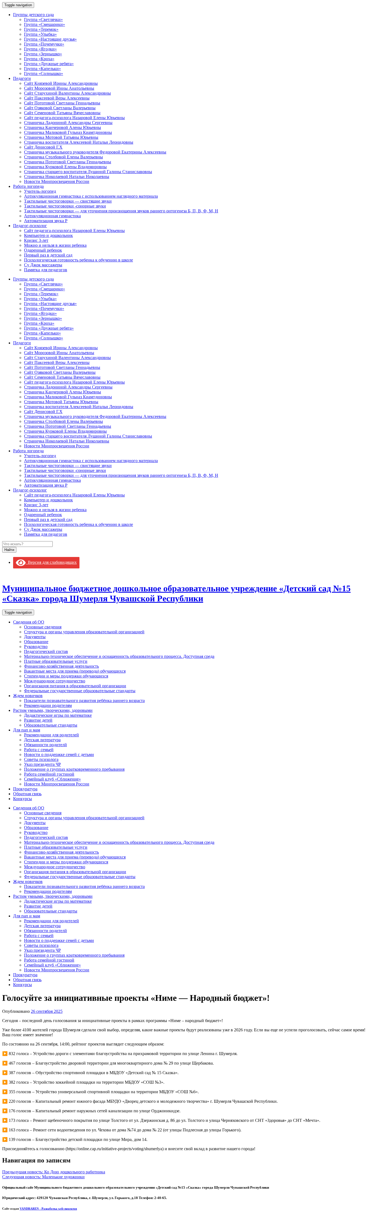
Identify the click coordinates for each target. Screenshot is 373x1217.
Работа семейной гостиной (49, 774)
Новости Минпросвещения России (56, 181)
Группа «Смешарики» (44, 24)
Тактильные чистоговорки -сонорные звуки (65, 206)
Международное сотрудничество (54, 681)
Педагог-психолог (30, 225)
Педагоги (22, 78)
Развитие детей (38, 720)
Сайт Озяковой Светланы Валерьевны (60, 108)
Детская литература (42, 739)
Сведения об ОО (28, 622)
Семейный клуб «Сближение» (52, 779)
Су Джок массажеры (43, 265)
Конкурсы (22, 798)
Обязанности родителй (45, 744)
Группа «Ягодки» (40, 49)
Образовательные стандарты (50, 725)
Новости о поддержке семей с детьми (59, 754)
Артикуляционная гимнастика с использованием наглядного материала (91, 196)
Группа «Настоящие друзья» (50, 39)
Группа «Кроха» (39, 58)
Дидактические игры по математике (58, 715)
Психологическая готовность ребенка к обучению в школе (78, 260)
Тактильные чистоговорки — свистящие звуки (68, 201)
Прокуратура (25, 789)
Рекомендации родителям (48, 705)
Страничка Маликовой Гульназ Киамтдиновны (68, 132)
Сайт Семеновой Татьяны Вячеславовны (62, 112)
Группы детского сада (33, 14)
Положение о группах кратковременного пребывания (74, 769)
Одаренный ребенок (43, 250)
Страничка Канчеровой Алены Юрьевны (62, 127)
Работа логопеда (28, 186)
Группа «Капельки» (42, 68)
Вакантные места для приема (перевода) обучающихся (75, 671)
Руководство (36, 646)
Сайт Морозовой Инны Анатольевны (59, 88)
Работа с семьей (39, 749)
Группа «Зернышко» (43, 54)
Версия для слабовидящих (51, 562)
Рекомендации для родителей (51, 735)
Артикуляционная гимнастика (52, 215)
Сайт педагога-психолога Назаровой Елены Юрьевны (74, 117)
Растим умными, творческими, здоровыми (53, 710)
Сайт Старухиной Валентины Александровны (67, 93)
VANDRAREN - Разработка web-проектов (48, 1208)
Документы (35, 636)
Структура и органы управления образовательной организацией (84, 631)
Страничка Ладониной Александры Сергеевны (68, 122)
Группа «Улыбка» (40, 34)
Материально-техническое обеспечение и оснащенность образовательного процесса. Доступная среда (119, 656)
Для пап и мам (26, 730)
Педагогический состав (46, 651)
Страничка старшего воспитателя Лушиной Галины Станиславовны (88, 171)
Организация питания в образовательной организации (75, 685)
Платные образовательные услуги (55, 661)
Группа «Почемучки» (44, 44)
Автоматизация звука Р (45, 220)
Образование (36, 641)
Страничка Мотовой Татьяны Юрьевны (61, 137)
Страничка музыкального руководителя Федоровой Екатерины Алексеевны (95, 152)
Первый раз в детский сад (48, 255)
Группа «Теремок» (41, 29)
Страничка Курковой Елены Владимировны (65, 166)
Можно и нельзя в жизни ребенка (55, 245)
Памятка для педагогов (45, 269)
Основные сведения (42, 627)
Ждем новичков (28, 695)
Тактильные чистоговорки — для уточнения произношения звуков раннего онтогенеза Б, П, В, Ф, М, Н (121, 211)
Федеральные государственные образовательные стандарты (79, 690)
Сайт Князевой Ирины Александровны (61, 83)
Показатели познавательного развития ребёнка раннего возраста (84, 700)
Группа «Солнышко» (43, 73)
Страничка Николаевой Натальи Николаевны (66, 176)
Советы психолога (41, 759)
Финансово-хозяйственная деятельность (61, 666)
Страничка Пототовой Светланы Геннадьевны (67, 161)
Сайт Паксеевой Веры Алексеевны (57, 98)
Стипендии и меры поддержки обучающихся (66, 676)
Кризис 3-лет (36, 240)
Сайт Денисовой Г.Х (43, 147)
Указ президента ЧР (42, 764)
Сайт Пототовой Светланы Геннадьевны (62, 103)
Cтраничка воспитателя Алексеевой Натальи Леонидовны (78, 142)
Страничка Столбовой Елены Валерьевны (63, 157)
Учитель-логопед (40, 191)
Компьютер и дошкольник (48, 235)
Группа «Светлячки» (43, 19)
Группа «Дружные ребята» (49, 63)
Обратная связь (27, 793)
